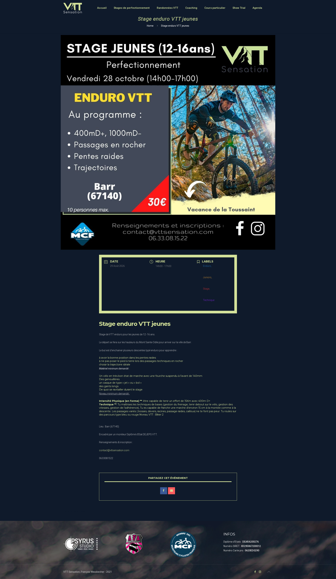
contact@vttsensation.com (114, 450)
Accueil (102, 7)
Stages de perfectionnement (132, 7)
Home (150, 25)
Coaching (191, 7)
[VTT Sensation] (72, 8)
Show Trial (239, 7)
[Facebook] (255, 571)
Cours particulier (214, 7)
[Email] (171, 490)
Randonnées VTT (167, 7)
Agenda (257, 7)
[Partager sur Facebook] (163, 490)
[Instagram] (260, 571)
